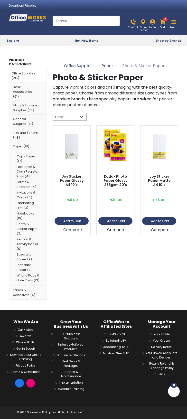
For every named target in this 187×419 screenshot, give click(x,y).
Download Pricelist (22, 5)
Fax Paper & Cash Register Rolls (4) (28, 171)
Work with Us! (25, 342)
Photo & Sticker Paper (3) (27, 229)
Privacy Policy (26, 365)
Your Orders (161, 340)
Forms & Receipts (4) (26, 184)
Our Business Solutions (71, 336)
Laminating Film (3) (25, 205)
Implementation (71, 382)
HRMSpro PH (116, 334)
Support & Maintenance (71, 374)
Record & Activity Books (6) (27, 244)
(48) (25, 135)
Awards (25, 336)
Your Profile (161, 334)
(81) (21, 146)
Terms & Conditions (25, 372)
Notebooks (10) (25, 216)
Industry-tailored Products (71, 346)
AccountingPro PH (116, 347)
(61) (23, 92)
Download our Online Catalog (25, 357)
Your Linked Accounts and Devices (161, 355)
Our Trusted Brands (70, 355)
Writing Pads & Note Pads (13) (28, 278)
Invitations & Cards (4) (26, 195)
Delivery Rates (161, 347)
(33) (25, 107)
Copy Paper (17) (26, 159)
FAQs (161, 374)
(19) (23, 121)
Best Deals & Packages (71, 363)
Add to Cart (72, 221)
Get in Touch (25, 349)
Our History (26, 329)
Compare (72, 230)
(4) (24, 292)
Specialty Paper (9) (24, 257)
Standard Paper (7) (24, 267)
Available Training (70, 389)
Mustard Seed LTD (116, 353)
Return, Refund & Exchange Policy (161, 365)
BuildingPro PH (116, 340)
